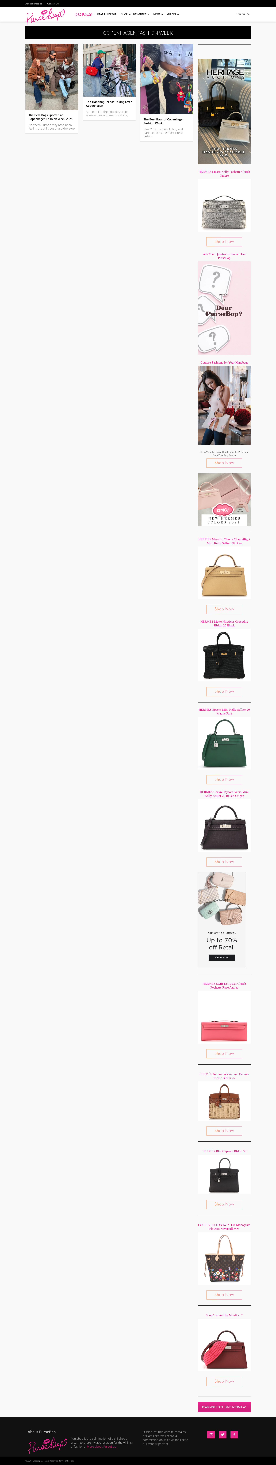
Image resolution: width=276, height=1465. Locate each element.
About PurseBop (33, 3)
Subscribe (192, 1459)
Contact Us (53, 3)
